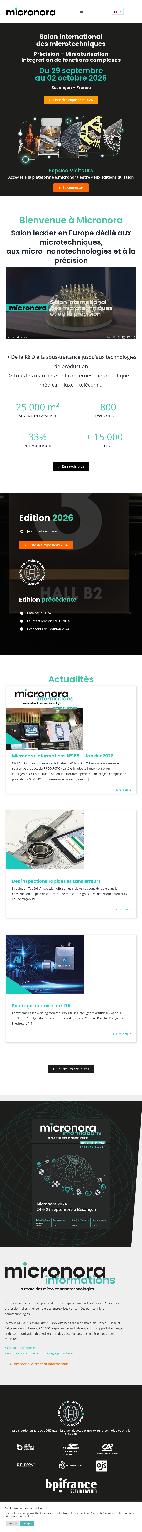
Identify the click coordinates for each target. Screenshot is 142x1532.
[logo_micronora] (31, 8)
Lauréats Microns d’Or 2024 (48, 621)
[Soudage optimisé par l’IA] (45, 937)
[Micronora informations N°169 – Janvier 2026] (44, 688)
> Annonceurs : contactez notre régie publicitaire (39, 1353)
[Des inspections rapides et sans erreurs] (45, 813)
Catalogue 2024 (39, 613)
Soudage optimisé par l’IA (41, 1006)
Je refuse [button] (12, 1523)
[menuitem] (118, 11)
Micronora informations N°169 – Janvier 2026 (63, 756)
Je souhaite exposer (42, 531)
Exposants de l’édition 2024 (48, 629)
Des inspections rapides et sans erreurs (56, 881)
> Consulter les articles (20, 1348)
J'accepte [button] (27, 1523)
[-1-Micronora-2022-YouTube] (71, 268)
